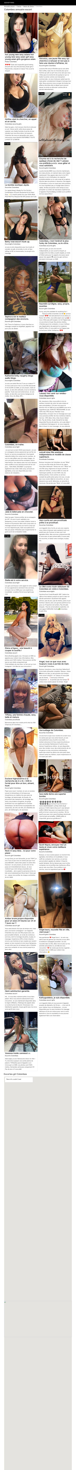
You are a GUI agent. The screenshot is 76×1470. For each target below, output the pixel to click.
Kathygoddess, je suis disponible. (54, 997)
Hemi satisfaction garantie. (17, 991)
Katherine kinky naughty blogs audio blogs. (19, 377)
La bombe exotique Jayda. (17, 185)
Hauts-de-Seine (28, 6)
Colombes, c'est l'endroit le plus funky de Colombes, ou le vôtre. (54, 242)
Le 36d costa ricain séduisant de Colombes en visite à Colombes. (54, 587)
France (19, 6)
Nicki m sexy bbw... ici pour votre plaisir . (20, 852)
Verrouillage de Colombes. (51, 730)
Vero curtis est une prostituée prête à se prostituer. (53, 521)
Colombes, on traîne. (14, 444)
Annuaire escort (9, 6)
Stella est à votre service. (16, 580)
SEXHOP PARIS (9, 3)
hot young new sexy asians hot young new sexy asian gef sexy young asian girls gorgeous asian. (20, 56)
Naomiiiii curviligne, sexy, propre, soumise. (54, 305)
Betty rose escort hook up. (17, 241)
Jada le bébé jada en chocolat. (19, 512)
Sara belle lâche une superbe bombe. (52, 795)
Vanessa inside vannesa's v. (18, 1053)
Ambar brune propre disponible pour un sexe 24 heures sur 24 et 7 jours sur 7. (20, 920)
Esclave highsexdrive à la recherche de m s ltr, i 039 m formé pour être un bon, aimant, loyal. (19, 782)
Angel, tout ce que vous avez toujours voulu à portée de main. (54, 662)
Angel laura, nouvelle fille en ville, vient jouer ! (54, 930)
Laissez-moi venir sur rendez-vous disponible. (53, 394)
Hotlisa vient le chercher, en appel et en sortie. (20, 120)
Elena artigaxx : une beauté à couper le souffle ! (18, 649)
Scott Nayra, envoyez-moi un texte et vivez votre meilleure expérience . (52, 847)
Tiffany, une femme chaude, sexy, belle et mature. (20, 716)
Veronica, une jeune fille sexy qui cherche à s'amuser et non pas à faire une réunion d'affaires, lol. (54, 60)
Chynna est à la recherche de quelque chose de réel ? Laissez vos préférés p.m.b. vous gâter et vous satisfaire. (54, 162)
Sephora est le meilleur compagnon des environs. (17, 317)
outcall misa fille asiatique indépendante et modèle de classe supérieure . (55, 454)
